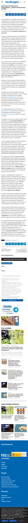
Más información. (10, 518)
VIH (17, 240)
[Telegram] (24, 14)
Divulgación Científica (12, 369)
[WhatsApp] (12, 14)
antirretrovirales (8, 240)
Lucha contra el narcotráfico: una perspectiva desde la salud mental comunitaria (12, 348)
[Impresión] (21, 14)
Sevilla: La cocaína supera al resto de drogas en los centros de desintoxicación (21, 250)
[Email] (18, 14)
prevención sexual (7, 110)
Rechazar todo (13, 520)
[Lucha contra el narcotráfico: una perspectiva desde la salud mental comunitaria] (12, 337)
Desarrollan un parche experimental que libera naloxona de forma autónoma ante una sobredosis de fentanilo (14, 363)
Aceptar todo (5, 520)
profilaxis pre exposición (9, 114)
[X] (9, 14)
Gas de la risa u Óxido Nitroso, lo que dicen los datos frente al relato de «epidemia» (15, 395)
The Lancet (14, 240)
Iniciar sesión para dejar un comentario (14, 259)
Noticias (2, 345)
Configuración (21, 520)
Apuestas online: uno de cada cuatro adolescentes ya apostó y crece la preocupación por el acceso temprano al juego (15, 386)
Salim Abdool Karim (12, 97)
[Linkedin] (15, 14)
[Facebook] (6, 14)
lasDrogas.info (7, 345)
